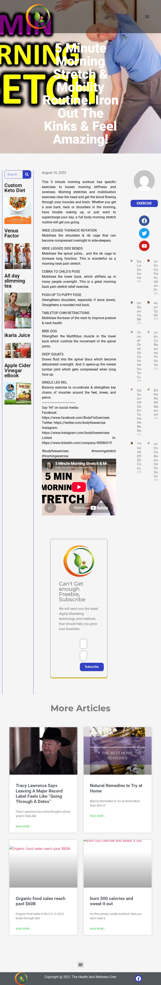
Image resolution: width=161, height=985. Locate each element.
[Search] (27, 174)
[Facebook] (138, 978)
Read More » (23, 826)
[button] (147, 16)
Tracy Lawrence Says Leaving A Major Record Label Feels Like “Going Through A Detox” (39, 793)
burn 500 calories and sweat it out (111, 901)
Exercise (144, 203)
